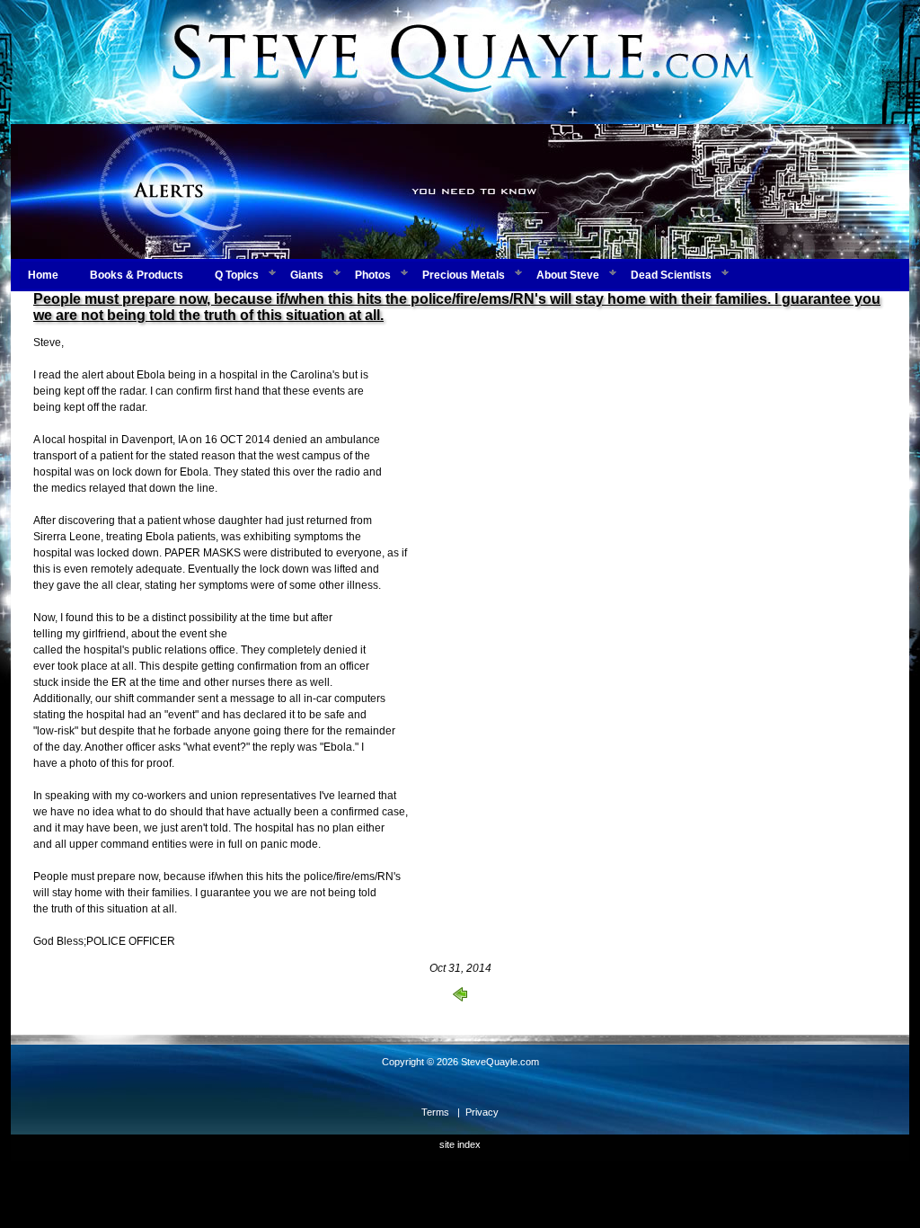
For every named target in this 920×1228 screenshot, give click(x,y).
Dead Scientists (671, 275)
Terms (435, 1112)
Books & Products (136, 275)
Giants (306, 275)
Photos (373, 275)
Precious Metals (463, 275)
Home (43, 275)
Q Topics (237, 275)
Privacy (482, 1112)
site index (460, 1144)
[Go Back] (460, 998)
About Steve (567, 275)
